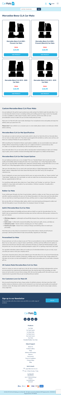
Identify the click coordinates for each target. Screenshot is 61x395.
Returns (30, 354)
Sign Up (52, 300)
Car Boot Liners (30, 334)
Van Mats (30, 338)
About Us (30, 346)
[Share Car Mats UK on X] (25, 319)
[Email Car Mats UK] (35, 319)
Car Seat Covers (30, 330)
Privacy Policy (30, 360)
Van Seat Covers (30, 336)
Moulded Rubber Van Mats (30, 340)
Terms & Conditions (30, 358)
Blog (30, 362)
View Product (16, 54)
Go (39, 9)
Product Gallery (30, 348)
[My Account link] (46, 3)
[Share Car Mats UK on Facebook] (28, 319)
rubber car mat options (10, 146)
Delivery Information (30, 352)
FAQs (30, 350)
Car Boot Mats (30, 332)
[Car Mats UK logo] (30, 313)
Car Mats (30, 328)
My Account (30, 356)
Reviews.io (15, 284)
